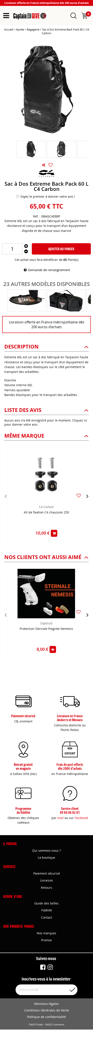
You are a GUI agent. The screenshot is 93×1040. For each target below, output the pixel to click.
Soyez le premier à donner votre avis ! (47, 196)
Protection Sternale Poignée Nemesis (46, 629)
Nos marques (46, 933)
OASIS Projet (36, 1024)
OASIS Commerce (54, 1024)
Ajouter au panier (61, 248)
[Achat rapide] (54, 533)
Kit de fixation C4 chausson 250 (46, 512)
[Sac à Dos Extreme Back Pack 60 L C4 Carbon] (31, 149)
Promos (46, 940)
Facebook (81, 818)
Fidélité (46, 910)
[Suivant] (87, 496)
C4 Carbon (46, 507)
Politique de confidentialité (46, 1017)
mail (60, 818)
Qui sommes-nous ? (46, 850)
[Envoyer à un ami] (43, 165)
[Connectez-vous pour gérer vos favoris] (51, 165)
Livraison (46, 880)
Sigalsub (46, 623)
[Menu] (6, 15)
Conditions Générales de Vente (46, 1010)
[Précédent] (5, 496)
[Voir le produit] (53, 649)
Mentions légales (46, 1004)
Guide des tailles (46, 903)
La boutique (46, 857)
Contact (46, 917)
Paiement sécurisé (46, 873)
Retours (46, 887)
